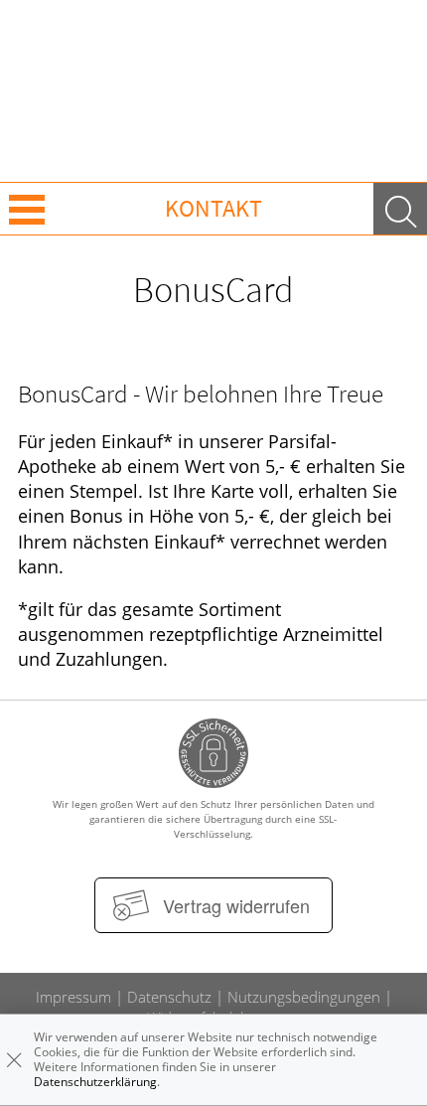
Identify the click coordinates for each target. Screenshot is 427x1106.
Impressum (73, 997)
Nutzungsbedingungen (303, 997)
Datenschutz (169, 997)
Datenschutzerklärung (95, 1081)
